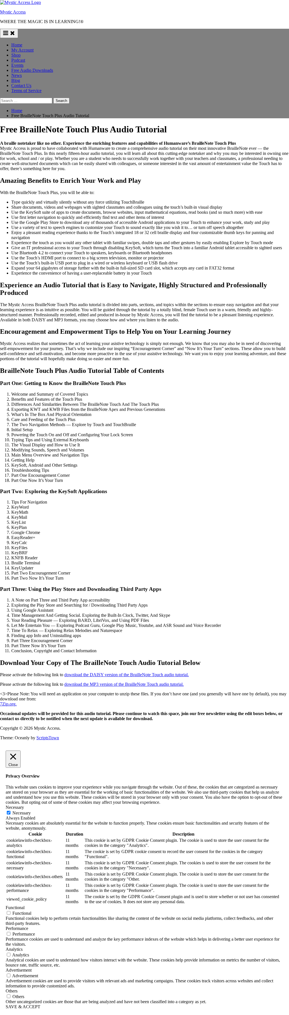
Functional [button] (15, 907)
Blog (15, 80)
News (16, 75)
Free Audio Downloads (32, 70)
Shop (16, 55)
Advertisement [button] (19, 970)
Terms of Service (26, 90)
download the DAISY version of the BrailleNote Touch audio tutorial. (126, 674)
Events (17, 65)
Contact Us (21, 85)
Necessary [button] (15, 807)
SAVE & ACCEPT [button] (23, 1006)
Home (16, 45)
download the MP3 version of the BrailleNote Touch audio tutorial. (124, 684)
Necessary (21, 813)
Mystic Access (13, 12)
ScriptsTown (47, 737)
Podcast (18, 60)
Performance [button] (17, 928)
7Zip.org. (8, 704)
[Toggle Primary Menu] (9, 33)
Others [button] (11, 991)
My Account (22, 50)
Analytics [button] (14, 949)
